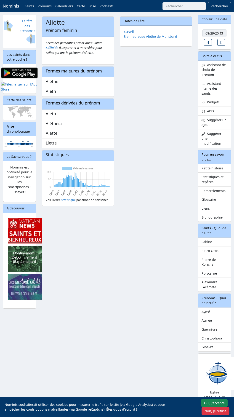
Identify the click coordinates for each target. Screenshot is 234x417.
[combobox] (184, 6)
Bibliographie (212, 217)
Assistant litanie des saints (211, 88)
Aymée (207, 320)
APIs (209, 111)
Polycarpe (209, 273)
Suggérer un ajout (214, 122)
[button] (208, 42)
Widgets (212, 102)
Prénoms (45, 6)
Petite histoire (212, 168)
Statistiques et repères (212, 179)
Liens (206, 208)
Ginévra (207, 347)
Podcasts (107, 6)
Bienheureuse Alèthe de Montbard (150, 36)
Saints (29, 6)
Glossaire (209, 199)
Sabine (207, 242)
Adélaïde (52, 47)
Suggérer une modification (211, 138)
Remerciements (214, 191)
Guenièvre (209, 329)
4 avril (129, 31)
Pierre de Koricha (209, 262)
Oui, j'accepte (214, 403)
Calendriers (64, 6)
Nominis (11, 6)
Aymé (206, 312)
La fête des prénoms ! (27, 26)
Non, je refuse (215, 411)
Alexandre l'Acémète (209, 284)
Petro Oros (210, 251)
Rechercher (219, 6)
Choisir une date (214, 19)
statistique (68, 200)
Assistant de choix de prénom (214, 70)
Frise (92, 6)
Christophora (212, 338)
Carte (81, 6)
